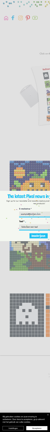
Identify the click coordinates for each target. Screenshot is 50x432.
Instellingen (13, 428)
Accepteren (37, 428)
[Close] (46, 416)
